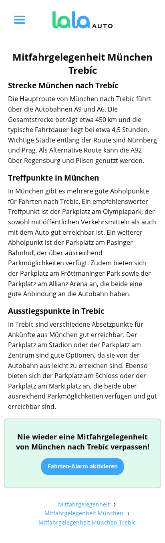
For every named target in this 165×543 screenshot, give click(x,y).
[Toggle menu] (19, 19)
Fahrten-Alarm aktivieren (83, 466)
